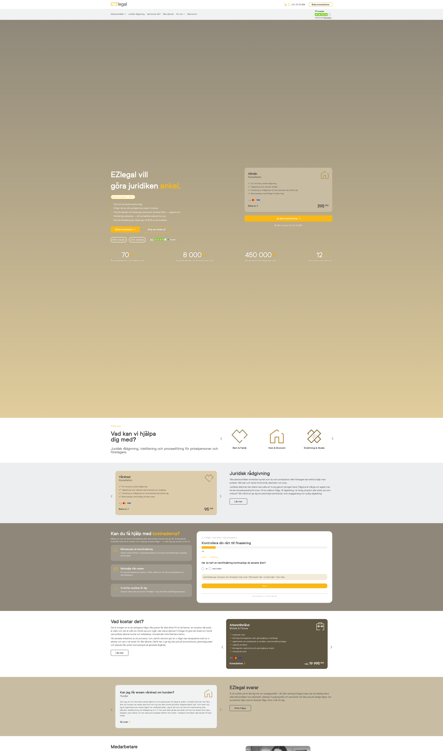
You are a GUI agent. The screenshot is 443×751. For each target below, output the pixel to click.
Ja (206, 568)
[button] (221, 438)
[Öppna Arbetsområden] (125, 14)
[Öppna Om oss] (184, 14)
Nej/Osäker (217, 568)
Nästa (264, 586)
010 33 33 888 (298, 4)
